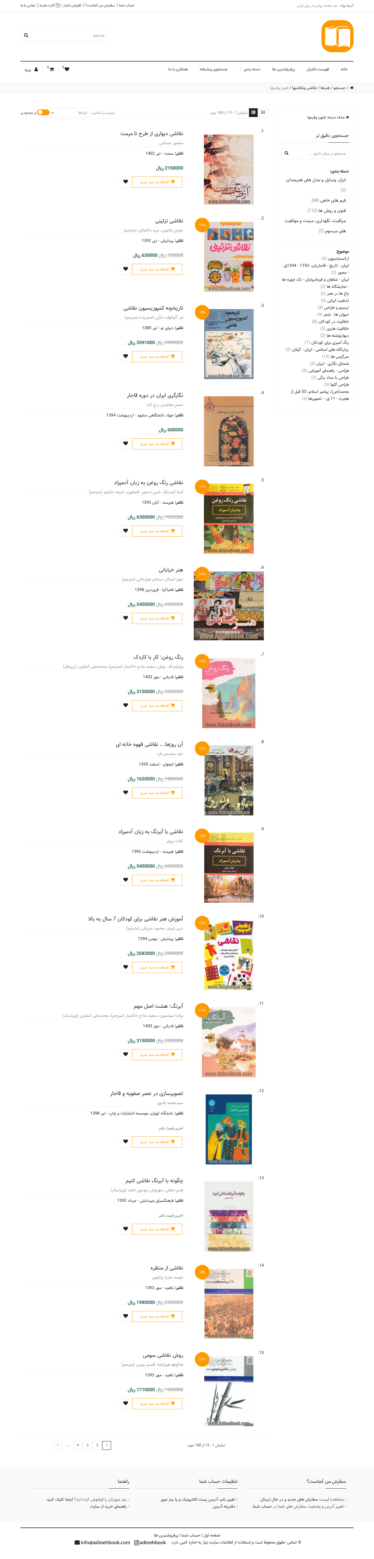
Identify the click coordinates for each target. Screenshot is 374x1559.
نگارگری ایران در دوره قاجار (155, 395)
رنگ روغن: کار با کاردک (158, 657)
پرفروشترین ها (283, 69)
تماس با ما (27, 5)
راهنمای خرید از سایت (108, 1506)
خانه (344, 69)
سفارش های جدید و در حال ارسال (289, 1499)
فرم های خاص (328, 200)
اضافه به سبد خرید (154, 182)
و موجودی (28, 112)
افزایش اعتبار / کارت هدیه (60, 5)
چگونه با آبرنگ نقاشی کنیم (154, 1180)
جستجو (339, 88)
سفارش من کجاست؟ (100, 5)
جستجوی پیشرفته (214, 69)
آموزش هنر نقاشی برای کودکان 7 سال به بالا (135, 918)
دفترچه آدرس (224, 1506)
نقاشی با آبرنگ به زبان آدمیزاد (150, 831)
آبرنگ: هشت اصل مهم (158, 1006)
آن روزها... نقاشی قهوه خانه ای (149, 744)
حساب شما (127, 5)
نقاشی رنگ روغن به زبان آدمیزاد (148, 482)
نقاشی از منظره (166, 1267)
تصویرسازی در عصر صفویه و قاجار (146, 1093)
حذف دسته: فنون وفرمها (326, 117)
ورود (28, 70)
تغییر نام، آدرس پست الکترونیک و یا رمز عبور (197, 1499)
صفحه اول (211, 1535)
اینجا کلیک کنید (60, 1499)
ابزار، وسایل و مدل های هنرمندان (316, 185)
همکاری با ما (178, 69)
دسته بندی (252, 69)
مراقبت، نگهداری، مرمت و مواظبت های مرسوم (315, 226)
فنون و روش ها (326, 210)
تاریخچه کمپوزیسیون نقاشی (153, 308)
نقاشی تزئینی (169, 220)
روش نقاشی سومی (163, 1355)
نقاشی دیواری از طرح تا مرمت (151, 133)
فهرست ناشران (318, 69)
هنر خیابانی (171, 569)
